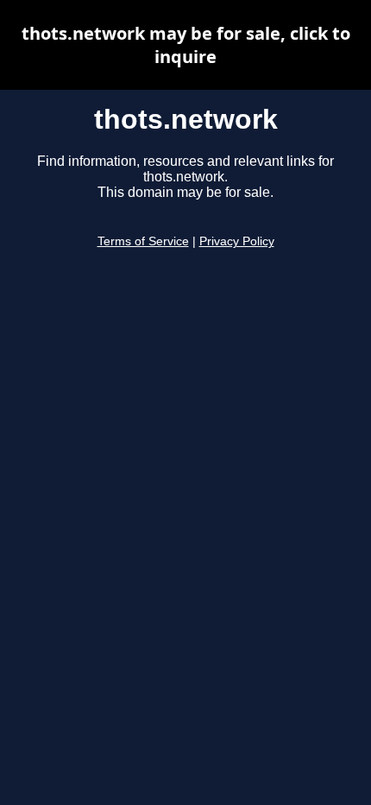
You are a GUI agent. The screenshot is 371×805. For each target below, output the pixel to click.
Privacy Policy (236, 241)
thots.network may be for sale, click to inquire (186, 45)
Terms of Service (143, 241)
